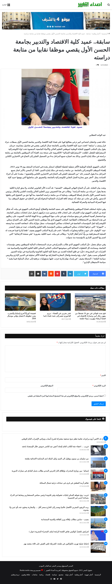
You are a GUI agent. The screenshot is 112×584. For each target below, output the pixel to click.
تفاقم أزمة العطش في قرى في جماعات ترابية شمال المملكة (64, 483)
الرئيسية (105, 34)
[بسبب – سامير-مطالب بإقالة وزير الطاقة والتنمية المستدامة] (98, 523)
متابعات (34, 575)
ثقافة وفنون (25, 575)
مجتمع (61, 575)
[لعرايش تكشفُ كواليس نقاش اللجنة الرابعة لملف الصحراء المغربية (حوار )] (98, 535)
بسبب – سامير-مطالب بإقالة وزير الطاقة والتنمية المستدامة (65, 519)
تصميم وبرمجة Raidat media (30, 570)
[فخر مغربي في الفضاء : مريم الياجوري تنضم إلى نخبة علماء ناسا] (55, 302)
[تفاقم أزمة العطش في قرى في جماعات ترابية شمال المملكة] (98, 487)
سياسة (54, 575)
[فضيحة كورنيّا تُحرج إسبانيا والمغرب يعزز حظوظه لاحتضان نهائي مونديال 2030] (20, 302)
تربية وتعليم (15, 575)
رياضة (41, 575)
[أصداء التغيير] (90, 4)
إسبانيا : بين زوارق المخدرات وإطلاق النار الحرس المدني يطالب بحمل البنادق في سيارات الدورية (50, 471)
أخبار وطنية (96, 34)
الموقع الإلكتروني (47, 386)
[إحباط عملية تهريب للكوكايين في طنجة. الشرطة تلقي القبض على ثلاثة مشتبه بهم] (98, 547)
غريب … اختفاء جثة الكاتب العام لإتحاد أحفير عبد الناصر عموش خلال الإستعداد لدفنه (55, 447)
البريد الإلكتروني (99, 386)
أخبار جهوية (89, 575)
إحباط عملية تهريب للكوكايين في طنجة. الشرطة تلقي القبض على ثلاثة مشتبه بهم (56, 544)
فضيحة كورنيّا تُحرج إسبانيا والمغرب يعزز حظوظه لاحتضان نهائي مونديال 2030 (21, 316)
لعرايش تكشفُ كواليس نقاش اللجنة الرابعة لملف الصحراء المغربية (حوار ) (59, 532)
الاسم (103, 375)
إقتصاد (47, 575)
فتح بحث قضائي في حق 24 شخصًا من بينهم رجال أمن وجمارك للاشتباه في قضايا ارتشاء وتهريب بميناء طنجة (90, 316)
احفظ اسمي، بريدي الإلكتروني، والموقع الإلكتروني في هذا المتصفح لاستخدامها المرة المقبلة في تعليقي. (65, 396)
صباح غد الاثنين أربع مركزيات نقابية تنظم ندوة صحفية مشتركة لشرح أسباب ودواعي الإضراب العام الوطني (64, 439)
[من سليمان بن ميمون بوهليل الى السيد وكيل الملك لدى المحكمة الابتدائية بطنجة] (98, 462)
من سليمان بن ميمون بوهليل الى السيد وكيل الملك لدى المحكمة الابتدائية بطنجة (57, 459)
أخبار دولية (69, 575)
